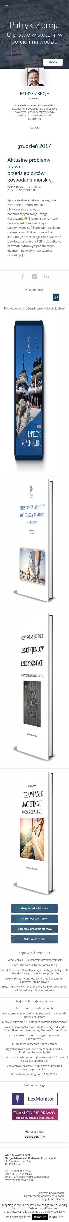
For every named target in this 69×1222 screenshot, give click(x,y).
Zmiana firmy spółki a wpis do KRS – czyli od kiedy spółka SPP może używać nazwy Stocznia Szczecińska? (34, 1028)
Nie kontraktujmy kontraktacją (43, 960)
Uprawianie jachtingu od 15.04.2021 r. (34, 1074)
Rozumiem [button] (40, 1217)
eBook (53, 62)
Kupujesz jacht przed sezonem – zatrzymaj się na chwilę (42, 980)
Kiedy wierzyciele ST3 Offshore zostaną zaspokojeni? (34, 1022)
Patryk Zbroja (34, 25)
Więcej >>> (56, 1216)
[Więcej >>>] (34, 118)
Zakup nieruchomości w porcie (34, 1008)
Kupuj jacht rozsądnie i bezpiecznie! (34, 1044)
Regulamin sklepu (53, 1199)
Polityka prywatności (51, 1193)
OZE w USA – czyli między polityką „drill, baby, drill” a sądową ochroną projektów (39, 971)
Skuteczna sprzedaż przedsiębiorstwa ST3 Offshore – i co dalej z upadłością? (34, 1059)
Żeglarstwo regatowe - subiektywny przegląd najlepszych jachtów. (34, 1067)
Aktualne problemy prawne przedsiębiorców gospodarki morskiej (30, 170)
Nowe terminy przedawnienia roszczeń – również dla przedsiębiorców (34, 1015)
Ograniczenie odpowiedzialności (44, 1196)
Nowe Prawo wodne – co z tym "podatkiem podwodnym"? (34, 1037)
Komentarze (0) (26, 190)
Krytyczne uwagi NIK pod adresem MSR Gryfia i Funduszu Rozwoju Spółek (34, 1050)
